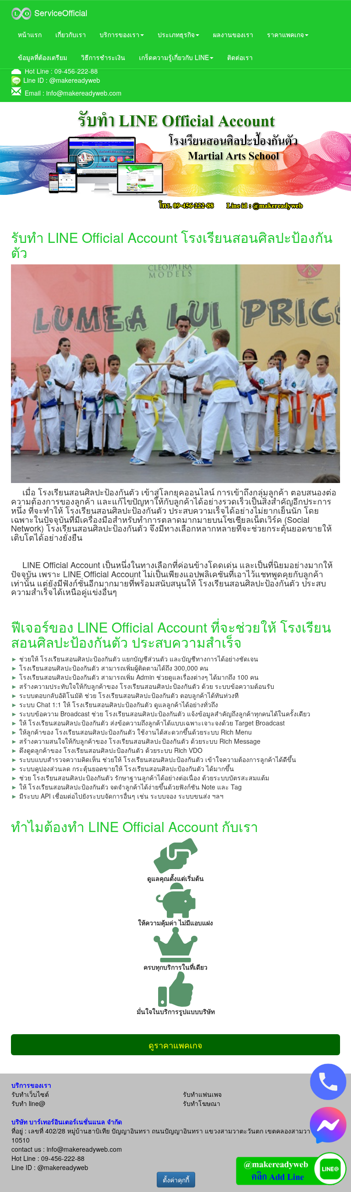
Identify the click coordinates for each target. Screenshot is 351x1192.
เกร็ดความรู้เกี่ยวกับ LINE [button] (174, 57)
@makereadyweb (74, 80)
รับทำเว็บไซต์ (30, 1094)
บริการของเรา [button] (119, 34)
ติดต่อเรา (240, 57)
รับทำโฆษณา (201, 1103)
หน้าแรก (30, 34)
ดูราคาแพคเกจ (175, 1045)
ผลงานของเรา (233, 34)
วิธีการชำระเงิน (103, 57)
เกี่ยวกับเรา (70, 34)
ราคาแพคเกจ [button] (285, 34)
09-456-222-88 (76, 70)
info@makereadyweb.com (84, 92)
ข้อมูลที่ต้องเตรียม (42, 57)
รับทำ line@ (28, 1103)
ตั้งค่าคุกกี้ (176, 1179)
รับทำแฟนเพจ (202, 1094)
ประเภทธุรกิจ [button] (176, 34)
